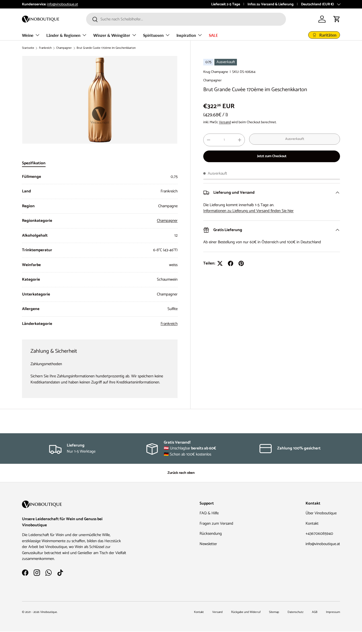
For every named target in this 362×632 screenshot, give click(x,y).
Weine (27, 35)
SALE (213, 35)
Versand (225, 122)
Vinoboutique (48, 612)
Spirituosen (153, 35)
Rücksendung (211, 533)
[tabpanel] (100, 250)
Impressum (333, 612)
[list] (99, 100)
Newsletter (208, 544)
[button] (337, 19)
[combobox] (186, 19)
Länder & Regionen (63, 35)
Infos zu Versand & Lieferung (271, 4)
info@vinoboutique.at (62, 4)
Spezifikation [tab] (34, 163)
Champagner (64, 48)
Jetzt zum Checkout (271, 156)
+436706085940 (319, 533)
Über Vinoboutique (321, 513)
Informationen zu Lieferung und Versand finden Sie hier (248, 210)
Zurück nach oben (181, 473)
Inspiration (186, 35)
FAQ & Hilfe (209, 513)
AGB (314, 612)
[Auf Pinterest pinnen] (241, 263)
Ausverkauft (294, 139)
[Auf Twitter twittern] (220, 263)
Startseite (28, 48)
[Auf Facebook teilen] (230, 263)
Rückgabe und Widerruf (246, 612)
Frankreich (45, 48)
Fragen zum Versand (216, 523)
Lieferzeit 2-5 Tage (225, 4)
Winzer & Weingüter (111, 35)
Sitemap (274, 612)
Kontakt (312, 523)
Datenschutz (295, 612)
